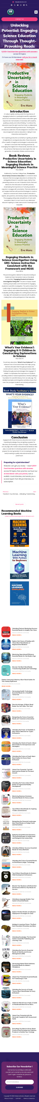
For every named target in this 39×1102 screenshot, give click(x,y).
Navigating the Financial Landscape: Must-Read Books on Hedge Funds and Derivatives (24, 823)
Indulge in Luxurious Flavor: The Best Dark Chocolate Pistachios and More (24, 925)
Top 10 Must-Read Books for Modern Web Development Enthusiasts (24, 874)
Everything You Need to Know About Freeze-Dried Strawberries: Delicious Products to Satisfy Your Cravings (24, 1030)
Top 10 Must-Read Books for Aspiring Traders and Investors (24, 809)
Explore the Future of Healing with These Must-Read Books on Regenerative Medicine (23, 642)
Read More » (17, 635)
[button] (26, 5)
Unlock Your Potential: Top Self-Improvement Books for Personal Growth (23, 771)
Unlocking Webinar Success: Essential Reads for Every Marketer (24, 849)
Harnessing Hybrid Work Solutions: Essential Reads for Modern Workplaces (23, 965)
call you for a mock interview (26, 58)
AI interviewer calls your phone (15, 474)
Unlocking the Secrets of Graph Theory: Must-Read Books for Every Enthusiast (23, 991)
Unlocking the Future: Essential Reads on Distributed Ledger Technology (24, 861)
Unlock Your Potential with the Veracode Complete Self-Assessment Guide (24, 1017)
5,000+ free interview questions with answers (19, 52)
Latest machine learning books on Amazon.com (19, 516)
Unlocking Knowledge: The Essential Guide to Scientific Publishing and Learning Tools (24, 938)
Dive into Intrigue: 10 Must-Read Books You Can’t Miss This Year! (22, 705)
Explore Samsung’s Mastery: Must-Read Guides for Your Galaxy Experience (18, 680)
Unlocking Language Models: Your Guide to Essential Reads (23, 900)
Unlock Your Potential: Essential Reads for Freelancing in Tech (24, 977)
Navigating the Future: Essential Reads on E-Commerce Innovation (23, 718)
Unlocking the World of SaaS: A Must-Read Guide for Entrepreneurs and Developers (24, 744)
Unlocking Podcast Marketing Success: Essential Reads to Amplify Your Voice (24, 629)
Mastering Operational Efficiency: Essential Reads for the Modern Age (24, 655)
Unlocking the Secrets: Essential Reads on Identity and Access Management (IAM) (22, 952)
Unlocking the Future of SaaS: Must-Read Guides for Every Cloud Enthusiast (24, 758)
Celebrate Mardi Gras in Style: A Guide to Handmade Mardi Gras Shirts (24, 1003)
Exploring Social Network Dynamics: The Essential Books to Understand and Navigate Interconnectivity (23, 836)
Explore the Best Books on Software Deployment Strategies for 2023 (24, 912)
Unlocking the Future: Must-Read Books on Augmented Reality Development (23, 784)
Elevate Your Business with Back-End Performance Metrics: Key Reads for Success (24, 887)
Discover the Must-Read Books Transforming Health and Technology (24, 668)
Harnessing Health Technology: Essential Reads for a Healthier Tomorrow (22, 692)
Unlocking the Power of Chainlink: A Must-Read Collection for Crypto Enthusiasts (23, 731)
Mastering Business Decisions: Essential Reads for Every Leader (23, 797)
